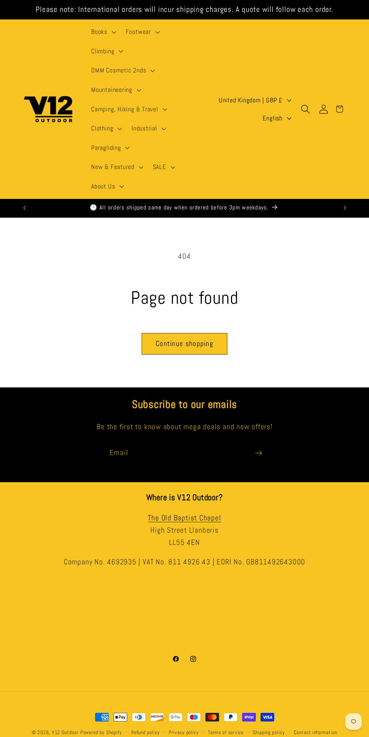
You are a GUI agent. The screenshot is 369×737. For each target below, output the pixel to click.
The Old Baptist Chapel (184, 518)
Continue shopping (184, 343)
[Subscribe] (258, 453)
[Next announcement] (345, 208)
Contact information (315, 732)
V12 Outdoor (65, 732)
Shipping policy (269, 732)
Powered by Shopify (101, 732)
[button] (102, 32)
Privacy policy (184, 732)
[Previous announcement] (24, 208)
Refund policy (145, 732)
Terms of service (226, 732)
